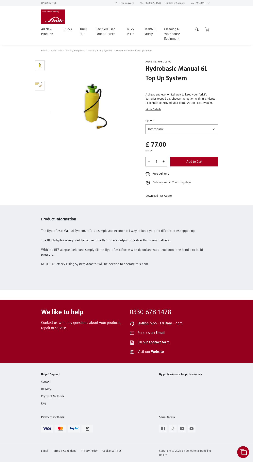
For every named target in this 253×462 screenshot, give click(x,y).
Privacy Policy (89, 451)
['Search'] (197, 29)
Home (44, 51)
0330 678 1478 (153, 3)
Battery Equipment (75, 51)
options (150, 120)
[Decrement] (149, 161)
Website (157, 352)
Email (160, 333)
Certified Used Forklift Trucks (105, 32)
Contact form (159, 342)
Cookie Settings (111, 451)
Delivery (46, 389)
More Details (153, 109)
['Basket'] (207, 29)
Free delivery (126, 3)
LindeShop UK (49, 3)
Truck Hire (83, 32)
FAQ (43, 403)
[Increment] (163, 161)
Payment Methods (52, 396)
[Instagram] (173, 429)
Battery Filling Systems (100, 51)
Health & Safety (150, 32)
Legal (44, 451)
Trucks (67, 29)
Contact (45, 381)
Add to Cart (194, 161)
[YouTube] (191, 429)
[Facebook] (163, 429)
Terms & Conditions (64, 451)
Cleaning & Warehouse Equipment (172, 34)
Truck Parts (130, 32)
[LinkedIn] (182, 429)
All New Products (47, 32)
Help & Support (176, 3)
